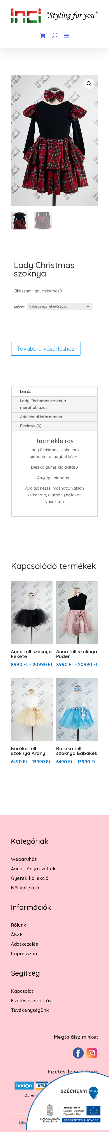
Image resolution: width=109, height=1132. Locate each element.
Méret (19, 307)
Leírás (25, 391)
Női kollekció (25, 888)
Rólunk (18, 925)
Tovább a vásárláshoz (45, 348)
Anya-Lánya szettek (33, 868)
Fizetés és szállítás (31, 1000)
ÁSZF (17, 934)
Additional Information (41, 416)
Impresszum (25, 953)
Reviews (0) (31, 425)
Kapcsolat (22, 991)
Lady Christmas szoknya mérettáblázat (43, 404)
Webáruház (24, 859)
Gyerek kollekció (29, 878)
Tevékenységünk (30, 1010)
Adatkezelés (24, 944)
